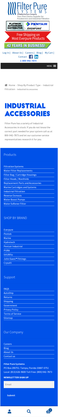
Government (10, 305)
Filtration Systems (14, 166)
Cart (45, 409)
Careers (8, 343)
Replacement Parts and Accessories (22, 183)
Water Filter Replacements (18, 170)
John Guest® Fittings (15, 258)
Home (12, 85)
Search (29, 411)
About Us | (17, 52)
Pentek (7, 233)
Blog (6, 348)
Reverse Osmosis (13, 195)
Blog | (40, 52)
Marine (7, 238)
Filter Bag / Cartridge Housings (20, 174)
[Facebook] (31, 57)
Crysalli (8, 262)
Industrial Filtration (14, 191)
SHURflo (8, 254)
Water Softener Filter (15, 203)
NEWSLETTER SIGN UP (16, 377)
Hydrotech (9, 242)
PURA (7, 250)
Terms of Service (12, 313)
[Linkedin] (36, 57)
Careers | (29, 52)
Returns (8, 297)
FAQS (6, 288)
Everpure (8, 229)
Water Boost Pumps (14, 199)
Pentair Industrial (13, 246)
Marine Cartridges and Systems (20, 187)
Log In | (6, 52)
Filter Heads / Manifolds (16, 178)
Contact (22, 56)
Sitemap (8, 317)
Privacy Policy (11, 309)
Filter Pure (29, 25)
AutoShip (8, 292)
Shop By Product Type (29, 85)
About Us (8, 352)
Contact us (9, 356)
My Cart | (49, 52)
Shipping (8, 301)
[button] (49, 66)
